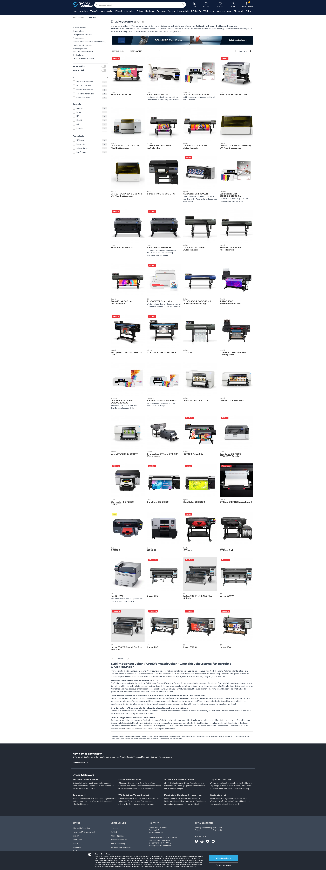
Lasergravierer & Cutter (82, 34)
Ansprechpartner (117, 836)
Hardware (149, 11)
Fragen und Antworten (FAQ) (84, 832)
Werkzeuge (208, 11)
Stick (248, 11)
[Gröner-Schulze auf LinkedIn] (207, 842)
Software (161, 11)
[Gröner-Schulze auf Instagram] (201, 842)
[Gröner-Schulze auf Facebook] (196, 842)
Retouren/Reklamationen (121, 847)
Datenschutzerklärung (189, 862)
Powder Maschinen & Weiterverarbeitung (89, 41)
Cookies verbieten (223, 865)
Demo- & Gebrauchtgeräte (83, 58)
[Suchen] (183, 4)
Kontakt (76, 836)
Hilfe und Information (81, 828)
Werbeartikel (107, 11)
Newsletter (77, 839)
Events (75, 843)
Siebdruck (239, 11)
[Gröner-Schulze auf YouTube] (213, 842)
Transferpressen (79, 27)
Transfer (94, 11)
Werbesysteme (224, 11)
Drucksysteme (78, 31)
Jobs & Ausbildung (118, 843)
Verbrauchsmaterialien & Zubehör (184, 11)
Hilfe (194, 6)
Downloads (77, 847)
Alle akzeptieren (223, 858)
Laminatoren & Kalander (82, 45)
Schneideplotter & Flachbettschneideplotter (83, 50)
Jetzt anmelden (79, 762)
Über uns (114, 828)
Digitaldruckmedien (124, 11)
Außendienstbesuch (119, 839)
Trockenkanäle (78, 55)
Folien (140, 11)
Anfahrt (114, 832)
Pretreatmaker (79, 38)
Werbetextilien (81, 11)
